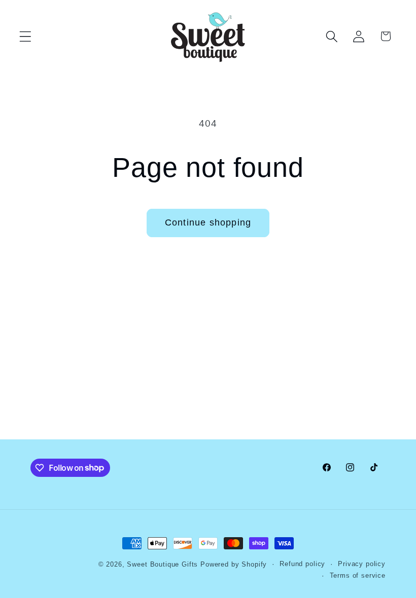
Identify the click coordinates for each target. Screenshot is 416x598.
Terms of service (358, 575)
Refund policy (302, 564)
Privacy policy (362, 564)
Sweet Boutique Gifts (162, 564)
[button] (25, 36)
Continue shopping (208, 222)
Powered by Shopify (233, 564)
